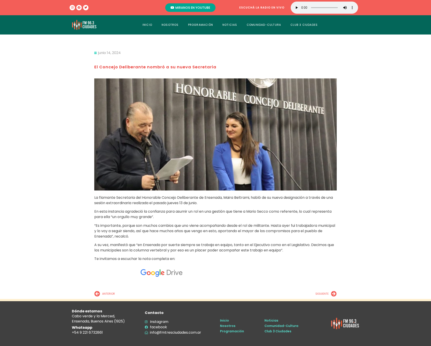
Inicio (224, 320)
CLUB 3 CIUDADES (304, 25)
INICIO (147, 25)
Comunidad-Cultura (281, 326)
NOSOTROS (170, 25)
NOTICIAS (229, 25)
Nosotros (227, 326)
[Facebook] (79, 7)
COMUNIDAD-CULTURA (264, 25)
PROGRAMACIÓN (200, 25)
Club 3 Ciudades (277, 331)
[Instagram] (72, 7)
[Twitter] (85, 7)
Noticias (271, 320)
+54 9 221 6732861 (87, 332)
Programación (232, 331)
